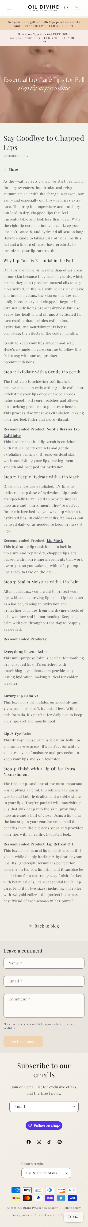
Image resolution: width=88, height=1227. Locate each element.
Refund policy (72, 1207)
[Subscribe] (73, 1106)
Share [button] (13, 169)
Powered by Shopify (45, 1207)
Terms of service (45, 1215)
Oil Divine (24, 1207)
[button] (9, 8)
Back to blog (46, 926)
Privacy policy (20, 1215)
